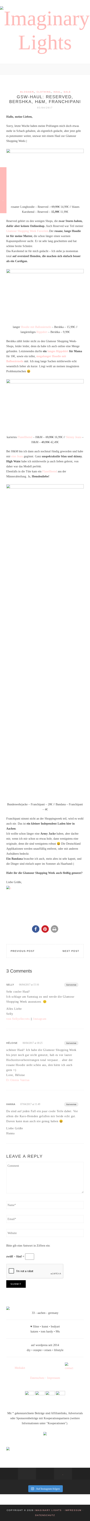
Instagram (39, 1018)
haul (57, 92)
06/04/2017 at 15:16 (29, 984)
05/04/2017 (45, 107)
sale (67, 92)
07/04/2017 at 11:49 (30, 1104)
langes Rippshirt (58, 351)
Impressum (53, 1377)
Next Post (71, 951)
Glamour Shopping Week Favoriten (27, 231)
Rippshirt (41, 332)
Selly (10, 984)
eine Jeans (17, 456)
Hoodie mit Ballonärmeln (36, 327)
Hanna (10, 1104)
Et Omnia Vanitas (18, 1080)
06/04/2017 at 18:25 (32, 1043)
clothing (44, 92)
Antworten (71, 985)
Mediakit (20, 1367)
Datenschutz (37, 1377)
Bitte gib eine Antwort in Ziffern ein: (28, 1245)
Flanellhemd (25, 437)
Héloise (12, 1043)
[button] (35, 929)
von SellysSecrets (18, 1018)
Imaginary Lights (48, 1510)
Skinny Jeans (73, 437)
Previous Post (23, 951)
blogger (27, 92)
